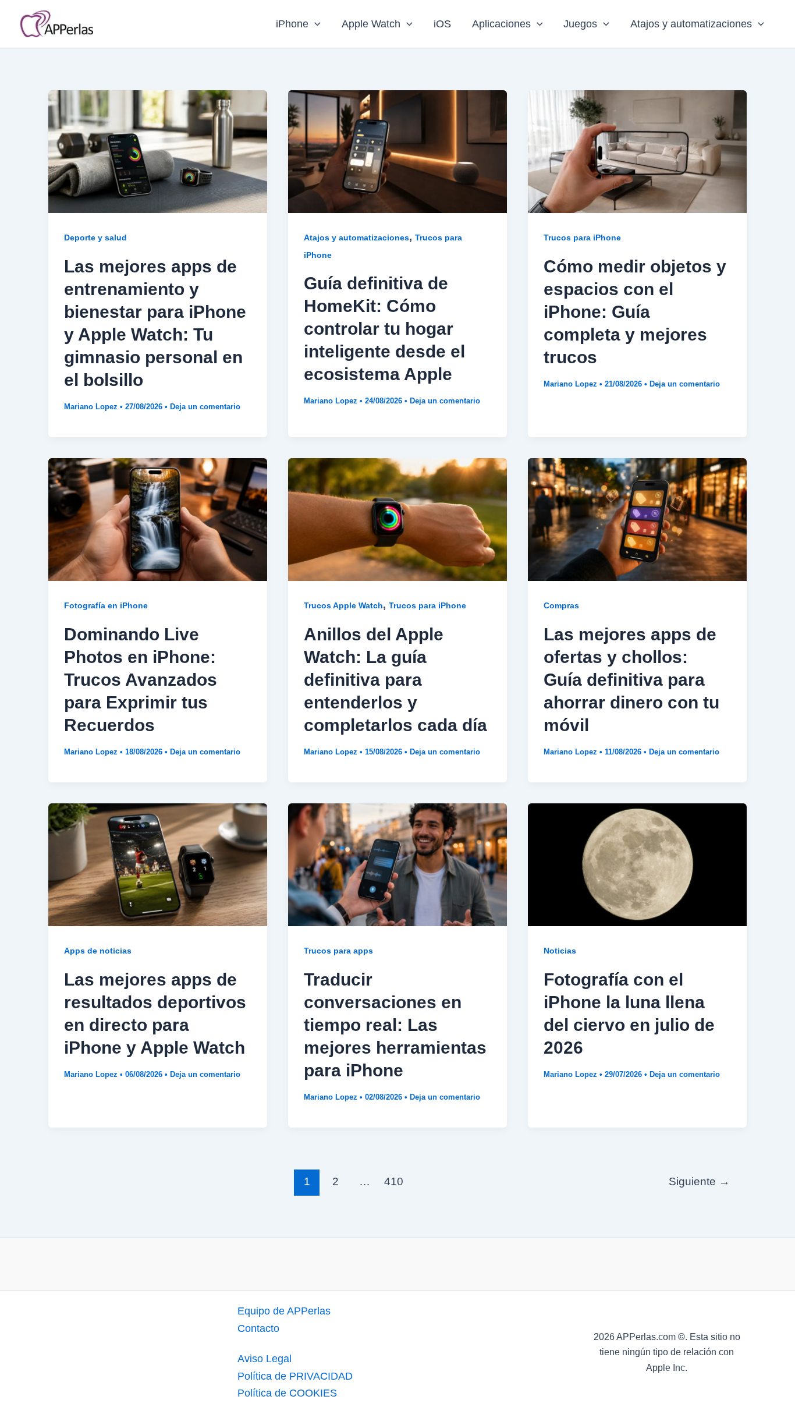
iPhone (292, 24)
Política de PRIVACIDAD (295, 1376)
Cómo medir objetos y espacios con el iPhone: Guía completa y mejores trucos (635, 312)
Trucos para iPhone (582, 237)
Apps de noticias (98, 950)
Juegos (580, 24)
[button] (314, 24)
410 (393, 1181)
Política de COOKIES (287, 1393)
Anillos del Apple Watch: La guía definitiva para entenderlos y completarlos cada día (395, 680)
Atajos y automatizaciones (691, 24)
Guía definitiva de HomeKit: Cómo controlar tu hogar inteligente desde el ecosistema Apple (384, 329)
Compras (561, 605)
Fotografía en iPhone (106, 605)
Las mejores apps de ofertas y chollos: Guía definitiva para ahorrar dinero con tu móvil (631, 680)
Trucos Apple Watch (343, 605)
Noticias (560, 950)
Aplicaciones (501, 24)
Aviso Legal (264, 1359)
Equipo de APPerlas (284, 1311)
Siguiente (699, 1181)
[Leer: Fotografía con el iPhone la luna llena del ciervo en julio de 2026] (637, 864)
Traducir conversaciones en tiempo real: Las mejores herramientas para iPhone (395, 1025)
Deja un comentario (205, 406)
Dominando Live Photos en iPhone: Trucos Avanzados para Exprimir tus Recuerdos (140, 680)
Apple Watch (371, 24)
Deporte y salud (95, 237)
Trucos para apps (338, 950)
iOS (442, 24)
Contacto (258, 1328)
